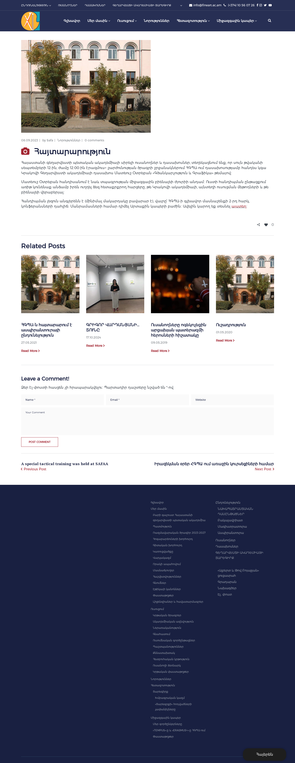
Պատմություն (162, 526)
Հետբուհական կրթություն (171, 659)
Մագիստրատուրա (232, 526)
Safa (50, 140)
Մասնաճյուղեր (163, 570)
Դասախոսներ (227, 546)
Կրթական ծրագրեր (167, 615)
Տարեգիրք (160, 691)
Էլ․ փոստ (225, 594)
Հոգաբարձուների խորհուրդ (173, 539)
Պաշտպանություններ (168, 646)
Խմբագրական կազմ (170, 697)
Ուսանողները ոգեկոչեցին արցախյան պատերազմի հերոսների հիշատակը (178, 330)
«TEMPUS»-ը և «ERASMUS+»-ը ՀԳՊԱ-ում (179, 730)
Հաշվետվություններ (167, 576)
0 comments (94, 140)
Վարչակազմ (162, 557)
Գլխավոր (157, 502)
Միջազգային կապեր (166, 717)
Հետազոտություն (163, 685)
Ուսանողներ (225, 540)
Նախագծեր (227, 588)
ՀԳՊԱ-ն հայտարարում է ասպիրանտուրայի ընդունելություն (46, 330)
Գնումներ (159, 582)
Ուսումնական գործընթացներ (174, 640)
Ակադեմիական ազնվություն (173, 621)
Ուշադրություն (231, 324)
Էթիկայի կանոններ (167, 589)
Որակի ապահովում (167, 564)
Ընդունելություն (228, 502)
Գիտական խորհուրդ (167, 545)
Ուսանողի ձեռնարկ (167, 665)
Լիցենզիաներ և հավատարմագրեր (178, 601)
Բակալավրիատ (230, 520)
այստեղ (239, 206)
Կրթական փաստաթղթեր (171, 671)
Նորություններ (68, 140)
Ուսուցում (157, 609)
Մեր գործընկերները (167, 724)
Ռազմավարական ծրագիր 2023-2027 (179, 532)
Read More (29, 351)
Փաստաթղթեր (163, 595)
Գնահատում (161, 634)
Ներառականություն (167, 627)
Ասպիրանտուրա (231, 533)
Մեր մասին (159, 508)
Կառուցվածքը (163, 551)
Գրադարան (227, 582)
